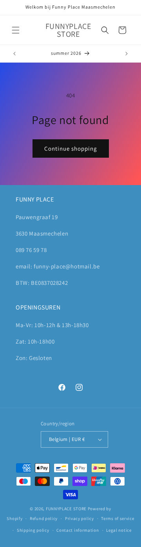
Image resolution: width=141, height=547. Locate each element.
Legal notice (118, 530)
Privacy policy (79, 518)
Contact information (77, 530)
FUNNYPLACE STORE (66, 508)
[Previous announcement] (14, 53)
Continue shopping (70, 148)
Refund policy (44, 518)
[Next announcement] (126, 53)
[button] (15, 30)
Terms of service (117, 518)
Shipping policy (33, 530)
